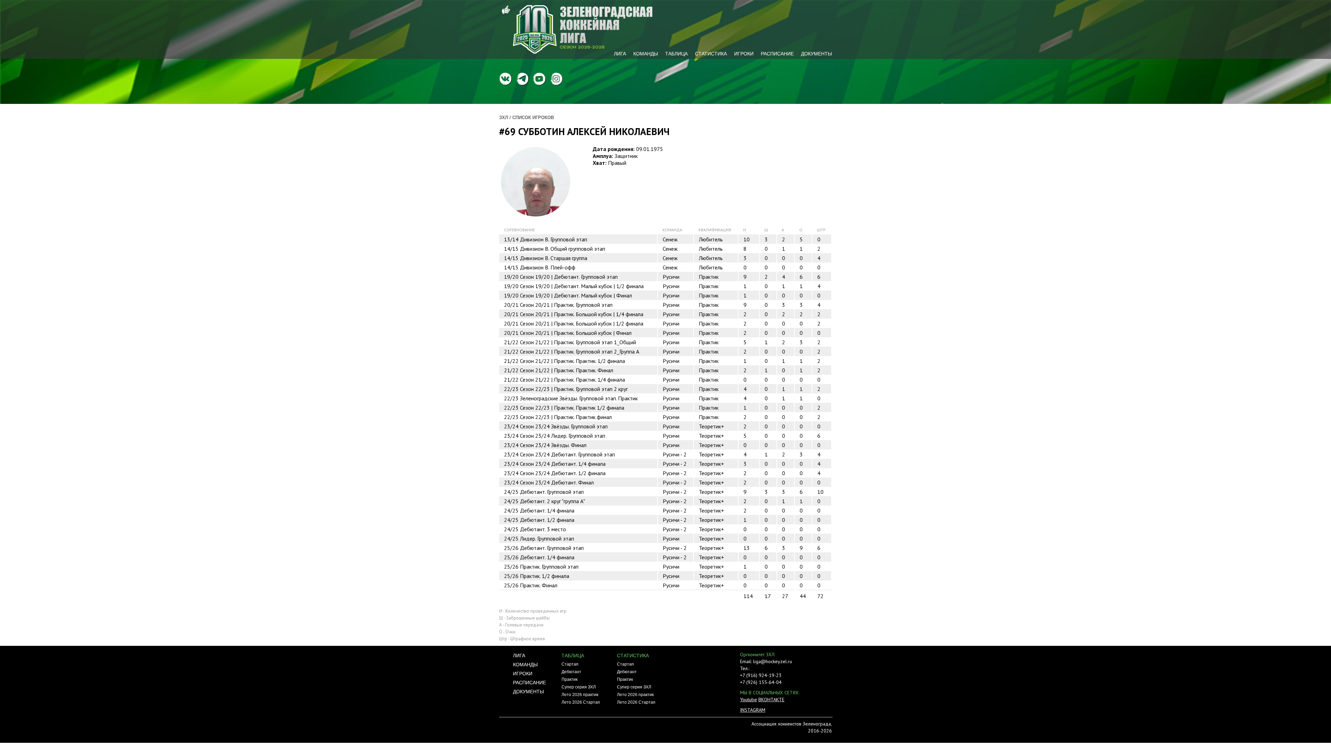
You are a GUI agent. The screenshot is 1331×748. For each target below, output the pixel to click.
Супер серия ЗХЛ (579, 687)
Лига (620, 53)
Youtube (748, 699)
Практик (569, 679)
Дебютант (571, 671)
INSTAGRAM (752, 710)
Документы (816, 53)
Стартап (570, 664)
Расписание (777, 53)
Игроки (744, 53)
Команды (645, 53)
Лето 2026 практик (580, 694)
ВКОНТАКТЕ (771, 699)
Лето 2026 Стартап (581, 702)
